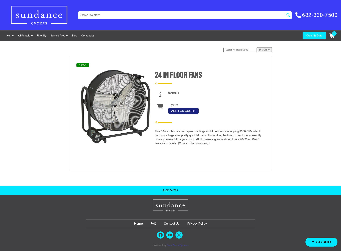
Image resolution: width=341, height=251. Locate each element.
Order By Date (314, 35)
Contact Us (87, 35)
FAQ (153, 223)
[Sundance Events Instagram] (179, 235)
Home (10, 35)
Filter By (41, 35)
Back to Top (170, 190)
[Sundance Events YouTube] (169, 235)
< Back (82, 65)
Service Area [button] (58, 35)
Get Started (323, 242)
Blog (74, 35)
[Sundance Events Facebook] (160, 235)
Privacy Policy (197, 223)
